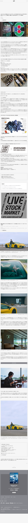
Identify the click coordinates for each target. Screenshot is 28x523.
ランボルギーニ (13, 226)
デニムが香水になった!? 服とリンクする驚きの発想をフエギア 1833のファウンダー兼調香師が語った (12, 188)
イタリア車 (7, 226)
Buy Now (14, 492)
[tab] (1, 1)
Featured (17, 226)
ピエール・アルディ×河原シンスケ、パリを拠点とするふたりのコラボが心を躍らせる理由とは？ (11, 185)
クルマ (4, 226)
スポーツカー (10, 226)
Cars (2, 226)
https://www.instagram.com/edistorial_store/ (10, 178)
